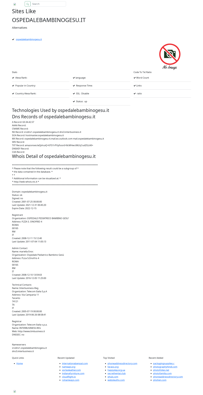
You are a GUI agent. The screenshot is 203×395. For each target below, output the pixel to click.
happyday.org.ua (116, 370)
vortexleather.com (71, 370)
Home (185, 3)
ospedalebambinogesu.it (29, 39)
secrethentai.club (117, 373)
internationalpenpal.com (75, 363)
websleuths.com (116, 380)
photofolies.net (161, 370)
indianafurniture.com (73, 373)
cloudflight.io (69, 376)
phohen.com (159, 380)
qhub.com (113, 376)
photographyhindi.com (165, 366)
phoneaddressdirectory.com (122, 363)
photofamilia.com (162, 373)
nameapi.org (68, 366)
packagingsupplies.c (163, 363)
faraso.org (113, 366)
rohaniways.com (70, 380)
